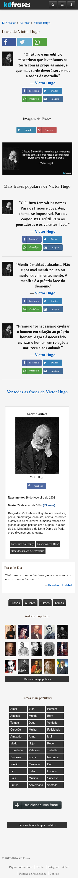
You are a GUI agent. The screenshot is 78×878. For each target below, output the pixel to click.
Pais (13, 778)
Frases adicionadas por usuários (37, 825)
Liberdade (16, 750)
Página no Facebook (21, 867)
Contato (54, 873)
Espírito (52, 771)
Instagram (53, 867)
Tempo (14, 722)
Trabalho (52, 750)
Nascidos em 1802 (48, 544)
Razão (14, 764)
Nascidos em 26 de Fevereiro (27, 550)
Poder (51, 743)
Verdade (52, 722)
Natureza (52, 757)
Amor (13, 708)
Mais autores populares (37, 679)
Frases (15, 603)
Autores (30, 603)
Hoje (31, 743)
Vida (31, 708)
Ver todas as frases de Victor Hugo (37, 392)
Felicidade (53, 729)
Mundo (33, 715)
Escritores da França (22, 544)
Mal (49, 736)
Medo (13, 743)
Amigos (15, 715)
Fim (12, 771)
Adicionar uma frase (41, 805)
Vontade (52, 785)
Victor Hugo (45, 82)
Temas (59, 603)
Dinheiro (15, 757)
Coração (15, 729)
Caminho (34, 764)
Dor (49, 764)
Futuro (14, 785)
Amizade (15, 736)
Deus (32, 722)
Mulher (33, 729)
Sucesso (52, 778)
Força (32, 757)
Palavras (34, 750)
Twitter (40, 867)
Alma (32, 736)
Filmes (45, 603)
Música (33, 778)
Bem (50, 715)
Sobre (65, 867)
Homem (52, 708)
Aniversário (36, 785)
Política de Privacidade (32, 873)
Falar (32, 771)
